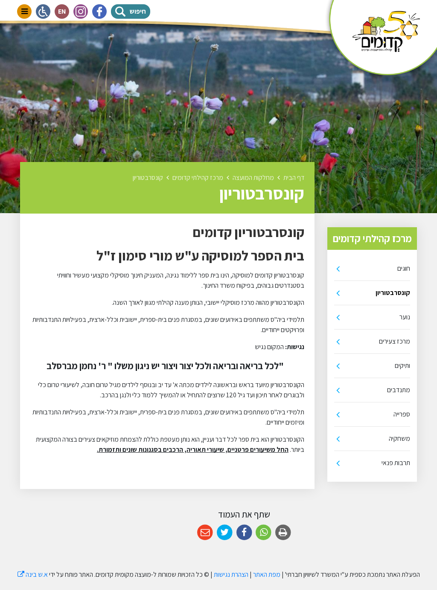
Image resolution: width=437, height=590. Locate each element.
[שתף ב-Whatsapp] (263, 532)
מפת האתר (266, 574)
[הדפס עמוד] (283, 532)
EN (63, 10)
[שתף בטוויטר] (225, 532)
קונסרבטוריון (393, 292)
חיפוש (140, 10)
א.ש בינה (32, 574)
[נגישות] (43, 11)
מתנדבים (398, 389)
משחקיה (399, 438)
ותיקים (402, 365)
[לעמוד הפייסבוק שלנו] (99, 11)
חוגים (403, 268)
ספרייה (401, 414)
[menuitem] (372, 269)
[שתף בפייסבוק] (244, 532)
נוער (404, 316)
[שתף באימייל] (205, 532)
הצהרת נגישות (231, 574)
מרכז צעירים (394, 341)
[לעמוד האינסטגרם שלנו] (80, 11)
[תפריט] (24, 11)
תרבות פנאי (396, 462)
